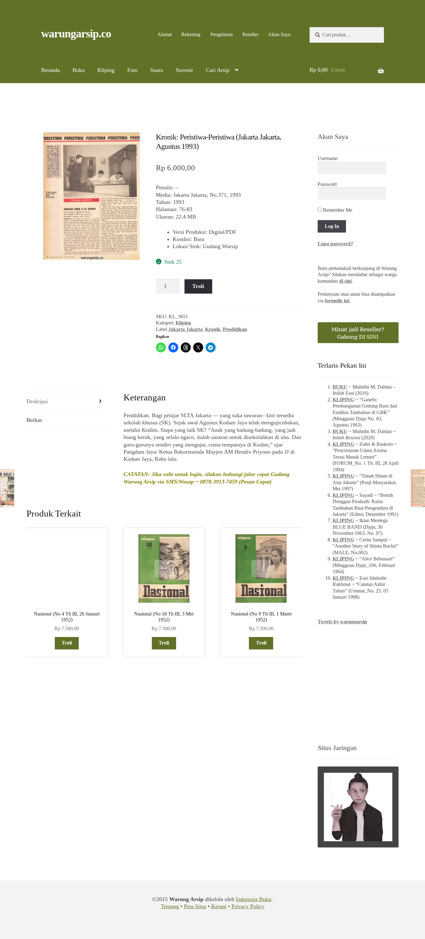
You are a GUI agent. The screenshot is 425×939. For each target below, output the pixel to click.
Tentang (170, 906)
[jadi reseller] (358, 332)
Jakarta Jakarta (185, 329)
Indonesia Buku (253, 899)
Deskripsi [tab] (37, 401)
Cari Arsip (217, 70)
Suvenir (184, 70)
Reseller (250, 34)
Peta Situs (195, 906)
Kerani (219, 906)
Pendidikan (235, 329)
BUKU (340, 386)
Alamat (164, 34)
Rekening (190, 34)
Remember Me (337, 210)
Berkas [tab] (34, 420)
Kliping (105, 70)
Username (328, 158)
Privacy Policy (247, 906)
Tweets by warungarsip (342, 621)
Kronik (212, 329)
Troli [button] (67, 642)
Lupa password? (335, 243)
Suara (156, 70)
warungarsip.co (76, 33)
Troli (198, 286)
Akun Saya (279, 34)
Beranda (50, 70)
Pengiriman (221, 34)
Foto (132, 70)
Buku (78, 70)
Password (327, 184)
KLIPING (343, 399)
